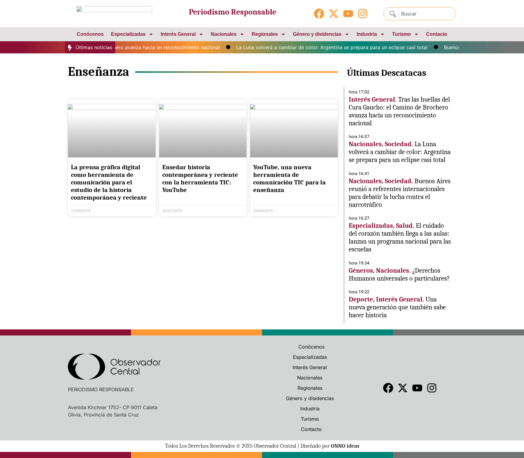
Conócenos (90, 34)
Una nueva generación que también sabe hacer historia (397, 307)
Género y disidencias (317, 34)
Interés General (178, 34)
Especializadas (128, 34)
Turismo (401, 34)
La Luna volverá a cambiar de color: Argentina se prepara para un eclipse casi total (325, 47)
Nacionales (224, 34)
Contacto (436, 34)
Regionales (265, 34)
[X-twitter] (333, 13)
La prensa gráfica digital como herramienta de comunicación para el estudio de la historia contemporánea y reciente (109, 182)
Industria (367, 34)
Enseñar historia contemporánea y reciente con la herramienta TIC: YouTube (200, 178)
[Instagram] (363, 13)
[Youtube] (348, 13)
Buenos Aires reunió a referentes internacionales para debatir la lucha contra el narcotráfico (400, 193)
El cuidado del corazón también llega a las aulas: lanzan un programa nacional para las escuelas (400, 237)
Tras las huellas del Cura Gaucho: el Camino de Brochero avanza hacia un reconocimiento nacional (399, 111)
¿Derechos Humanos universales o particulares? (399, 274)
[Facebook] (319, 13)
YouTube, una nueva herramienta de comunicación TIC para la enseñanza (289, 178)
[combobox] (419, 13)
